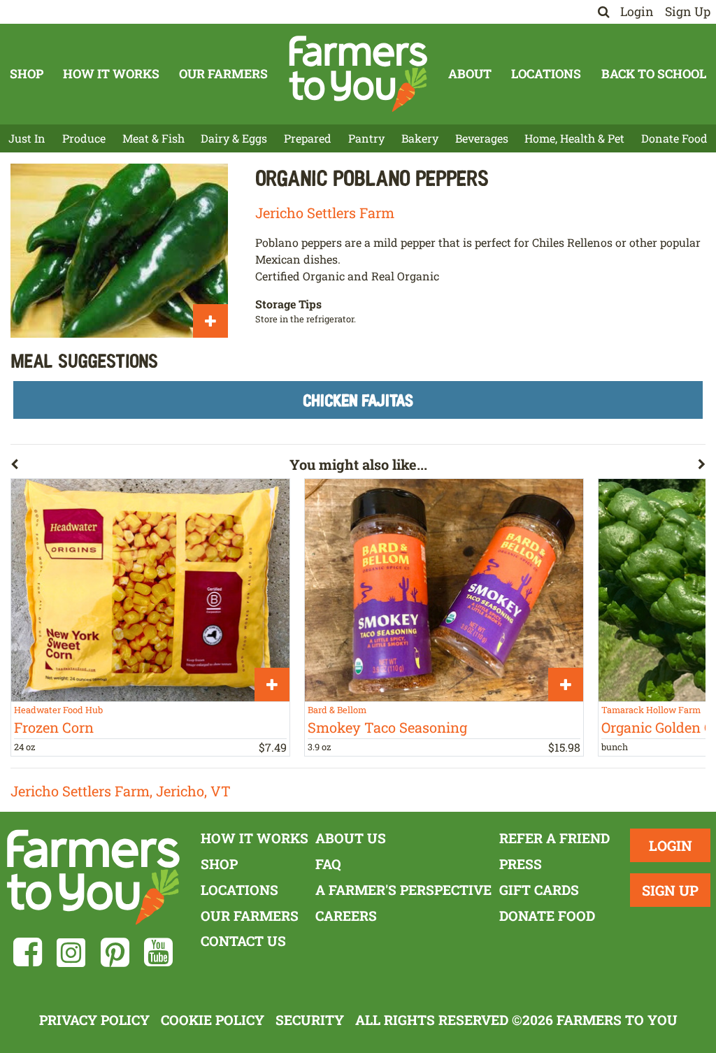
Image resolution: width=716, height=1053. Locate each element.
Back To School (653, 74)
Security (309, 1020)
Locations (546, 74)
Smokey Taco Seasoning (387, 727)
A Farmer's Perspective (403, 889)
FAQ (328, 864)
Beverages (481, 138)
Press (520, 864)
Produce (84, 138)
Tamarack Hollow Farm (651, 709)
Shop (26, 74)
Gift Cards (539, 889)
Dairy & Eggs (234, 138)
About (470, 74)
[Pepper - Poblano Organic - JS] (119, 251)
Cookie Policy (212, 1020)
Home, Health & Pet (574, 138)
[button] (149, 467)
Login (637, 11)
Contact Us (243, 941)
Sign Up (687, 11)
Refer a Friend (554, 838)
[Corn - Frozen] (150, 590)
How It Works (111, 74)
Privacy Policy (94, 1020)
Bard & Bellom (337, 709)
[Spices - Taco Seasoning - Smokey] (444, 590)
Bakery (419, 138)
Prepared (307, 138)
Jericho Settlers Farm (324, 212)
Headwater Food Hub (58, 709)
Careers (346, 915)
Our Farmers (223, 74)
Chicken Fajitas (358, 399)
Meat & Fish (153, 138)
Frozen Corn (54, 727)
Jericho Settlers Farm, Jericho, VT (120, 791)
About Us (350, 838)
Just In (26, 138)
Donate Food (674, 138)
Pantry (366, 138)
